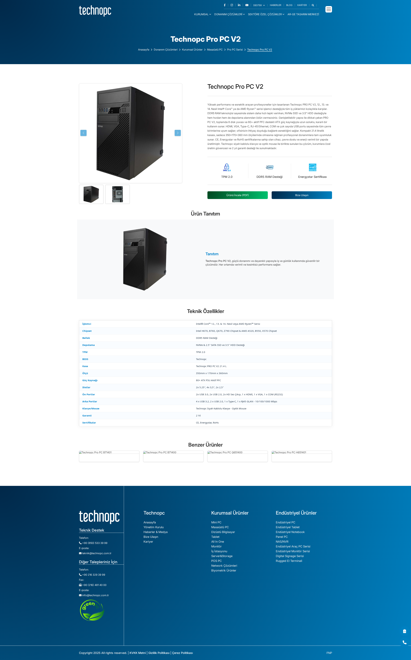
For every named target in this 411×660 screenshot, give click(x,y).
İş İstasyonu (219, 551)
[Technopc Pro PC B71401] (109, 456)
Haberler (275, 5)
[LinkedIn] (240, 5)
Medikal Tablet (153, 611)
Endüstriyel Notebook (290, 532)
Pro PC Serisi (235, 49)
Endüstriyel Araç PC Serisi (293, 546)
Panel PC (282, 536)
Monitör (216, 546)
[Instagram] (233, 5)
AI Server (282, 616)
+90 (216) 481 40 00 (94, 585)
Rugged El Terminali (289, 561)
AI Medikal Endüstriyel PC (293, 636)
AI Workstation (286, 612)
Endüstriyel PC (285, 522)
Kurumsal (201, 14)
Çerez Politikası (182, 653)
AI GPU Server (285, 621)
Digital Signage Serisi (290, 556)
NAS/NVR (282, 541)
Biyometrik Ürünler (223, 570)
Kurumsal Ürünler (192, 49)
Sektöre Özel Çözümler (265, 14)
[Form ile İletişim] (404, 631)
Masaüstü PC (215, 49)
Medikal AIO (152, 616)
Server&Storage (221, 556)
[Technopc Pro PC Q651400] (238, 456)
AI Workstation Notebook (293, 626)
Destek (257, 5)
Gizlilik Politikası (159, 653)
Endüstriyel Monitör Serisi (293, 551)
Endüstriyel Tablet (288, 527)
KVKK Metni (138, 653)
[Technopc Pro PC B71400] (173, 456)
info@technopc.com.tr (95, 595)
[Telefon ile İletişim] (404, 642)
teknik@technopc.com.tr (96, 553)
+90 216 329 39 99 (93, 574)
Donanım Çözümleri (228, 14)
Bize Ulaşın (301, 195)
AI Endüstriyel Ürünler (290, 631)
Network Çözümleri (224, 565)
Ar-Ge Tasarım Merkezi (303, 14)
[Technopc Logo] (95, 10)
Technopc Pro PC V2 (259, 49)
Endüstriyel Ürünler (224, 611)
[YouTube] (248, 5)
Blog (289, 5)
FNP (329, 653)
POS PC (216, 561)
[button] (314, 5)
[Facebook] (226, 5)
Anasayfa (143, 49)
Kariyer (302, 5)
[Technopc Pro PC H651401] (302, 456)
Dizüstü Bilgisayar (223, 532)
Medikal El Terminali (157, 620)
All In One (217, 541)
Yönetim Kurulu (154, 527)
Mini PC (216, 522)
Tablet (215, 536)
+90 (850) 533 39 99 (94, 543)
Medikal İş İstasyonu (157, 606)
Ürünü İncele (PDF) (237, 195)
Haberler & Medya (156, 532)
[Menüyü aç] (328, 9)
